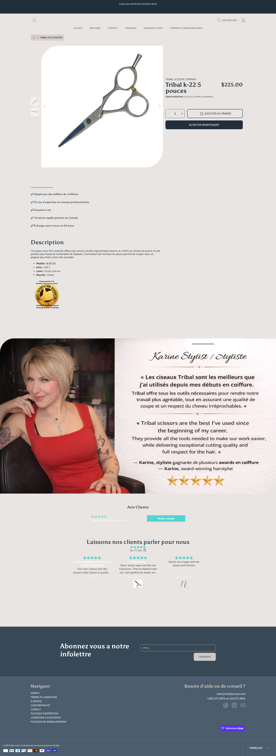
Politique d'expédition (44, 713)
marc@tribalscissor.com (231, 693)
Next (159, 106)
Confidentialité (40, 705)
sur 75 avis (136, 550)
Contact (36, 709)
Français (255, 747)
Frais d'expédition (174, 97)
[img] (138, 547)
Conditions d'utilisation (46, 717)
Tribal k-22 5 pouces (51, 37)
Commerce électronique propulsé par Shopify (40, 745)
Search (35, 693)
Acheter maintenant (204, 125)
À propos (36, 701)
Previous (44, 106)
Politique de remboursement (49, 721)
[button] (228, 20)
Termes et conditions (44, 697)
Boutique (95, 28)
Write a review (166, 518)
